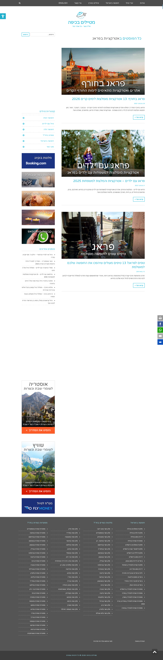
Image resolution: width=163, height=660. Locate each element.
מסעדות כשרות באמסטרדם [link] (36, 529)
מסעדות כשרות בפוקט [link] (38, 605)
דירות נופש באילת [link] (137, 537)
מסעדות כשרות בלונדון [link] (37, 573)
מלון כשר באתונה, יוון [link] (103, 541)
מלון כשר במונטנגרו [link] (71, 537)
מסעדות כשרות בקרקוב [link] (37, 625)
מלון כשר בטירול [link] (105, 601)
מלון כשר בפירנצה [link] (72, 569)
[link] (3, 16)
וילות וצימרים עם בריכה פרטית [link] (132, 573)
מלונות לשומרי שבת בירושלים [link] (133, 549)
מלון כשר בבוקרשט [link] (104, 553)
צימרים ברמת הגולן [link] (136, 585)
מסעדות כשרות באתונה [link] (37, 533)
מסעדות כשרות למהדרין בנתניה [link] (132, 608)
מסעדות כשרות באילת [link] (135, 541)
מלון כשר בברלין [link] (105, 561)
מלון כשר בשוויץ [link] (72, 605)
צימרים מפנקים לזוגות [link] (135, 577)
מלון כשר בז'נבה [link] (105, 593)
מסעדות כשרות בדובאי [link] (37, 557)
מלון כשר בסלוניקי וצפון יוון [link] (69, 565)
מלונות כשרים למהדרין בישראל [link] (132, 565)
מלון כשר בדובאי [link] (104, 573)
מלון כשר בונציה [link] (105, 589)
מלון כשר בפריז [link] (73, 577)
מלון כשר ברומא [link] (72, 601)
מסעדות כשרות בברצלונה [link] (37, 553)
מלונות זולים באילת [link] (136, 533)
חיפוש (25, 34)
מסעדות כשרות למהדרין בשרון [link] (133, 597)
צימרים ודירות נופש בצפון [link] (134, 561)
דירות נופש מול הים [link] (136, 569)
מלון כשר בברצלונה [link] (104, 565)
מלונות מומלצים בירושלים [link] (134, 545)
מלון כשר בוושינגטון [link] (103, 581)
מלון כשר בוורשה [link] (104, 577)
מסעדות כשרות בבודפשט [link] (37, 537)
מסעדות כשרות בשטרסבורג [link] (36, 633)
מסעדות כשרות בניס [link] (38, 593)
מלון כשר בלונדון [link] (104, 609)
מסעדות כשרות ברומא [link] (38, 629)
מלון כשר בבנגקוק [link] (104, 557)
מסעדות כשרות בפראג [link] (37, 609)
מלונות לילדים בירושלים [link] (135, 553)
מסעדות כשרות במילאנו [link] (37, 585)
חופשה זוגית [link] (48, 118)
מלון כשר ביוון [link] (105, 605)
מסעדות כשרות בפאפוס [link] (37, 601)
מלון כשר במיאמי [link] (72, 541)
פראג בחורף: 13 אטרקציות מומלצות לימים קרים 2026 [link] (108, 99)
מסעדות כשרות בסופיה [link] (37, 597)
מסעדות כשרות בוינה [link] (38, 561)
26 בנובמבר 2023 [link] (139, 103)
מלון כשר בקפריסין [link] (72, 593)
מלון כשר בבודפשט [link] (104, 545)
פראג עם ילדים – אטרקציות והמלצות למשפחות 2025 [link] (109, 181)
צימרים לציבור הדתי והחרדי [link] (133, 581)
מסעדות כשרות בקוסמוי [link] (37, 621)
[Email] (160, 336)
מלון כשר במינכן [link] (72, 549)
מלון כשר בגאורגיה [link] (104, 569)
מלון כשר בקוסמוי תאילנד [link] (69, 609)
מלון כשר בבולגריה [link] (104, 549)
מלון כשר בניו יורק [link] (72, 557)
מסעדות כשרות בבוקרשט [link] (37, 541)
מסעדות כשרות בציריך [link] (38, 617)
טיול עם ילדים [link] (48, 124)
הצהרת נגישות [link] (140, 641)
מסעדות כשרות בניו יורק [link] (37, 589)
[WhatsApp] (160, 330)
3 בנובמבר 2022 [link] (140, 185)
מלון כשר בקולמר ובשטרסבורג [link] (68, 589)
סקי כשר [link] (50, 147)
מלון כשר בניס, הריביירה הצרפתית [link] (66, 561)
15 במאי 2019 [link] (140, 272)
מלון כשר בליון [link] (73, 529)
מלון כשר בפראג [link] (72, 573)
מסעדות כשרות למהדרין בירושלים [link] (131, 589)
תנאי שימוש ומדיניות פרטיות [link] (102, 641)
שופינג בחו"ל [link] (48, 135)
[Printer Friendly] (160, 318)
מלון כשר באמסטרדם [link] (103, 533)
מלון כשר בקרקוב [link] (72, 597)
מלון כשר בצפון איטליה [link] (70, 585)
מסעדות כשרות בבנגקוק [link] (37, 545)
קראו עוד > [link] (139, 117)
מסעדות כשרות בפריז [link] (38, 613)
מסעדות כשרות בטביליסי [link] (37, 569)
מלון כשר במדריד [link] (72, 533)
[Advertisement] (38, 73)
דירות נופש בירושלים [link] (136, 557)
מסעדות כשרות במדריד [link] (37, 581)
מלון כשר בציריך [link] (72, 581)
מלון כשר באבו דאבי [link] (103, 529)
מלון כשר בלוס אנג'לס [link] (103, 613)
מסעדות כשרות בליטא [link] (38, 577)
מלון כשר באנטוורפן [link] (103, 537)
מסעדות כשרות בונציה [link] (38, 565)
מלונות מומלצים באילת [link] (135, 529)
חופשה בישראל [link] (47, 141)
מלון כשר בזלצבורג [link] (104, 597)
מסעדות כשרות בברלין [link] (38, 549)
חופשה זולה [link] (49, 129)
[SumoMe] (160, 342)
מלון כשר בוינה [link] (105, 585)
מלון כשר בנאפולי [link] (72, 553)
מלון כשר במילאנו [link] (72, 545)
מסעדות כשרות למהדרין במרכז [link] (132, 593)
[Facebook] (160, 324)
